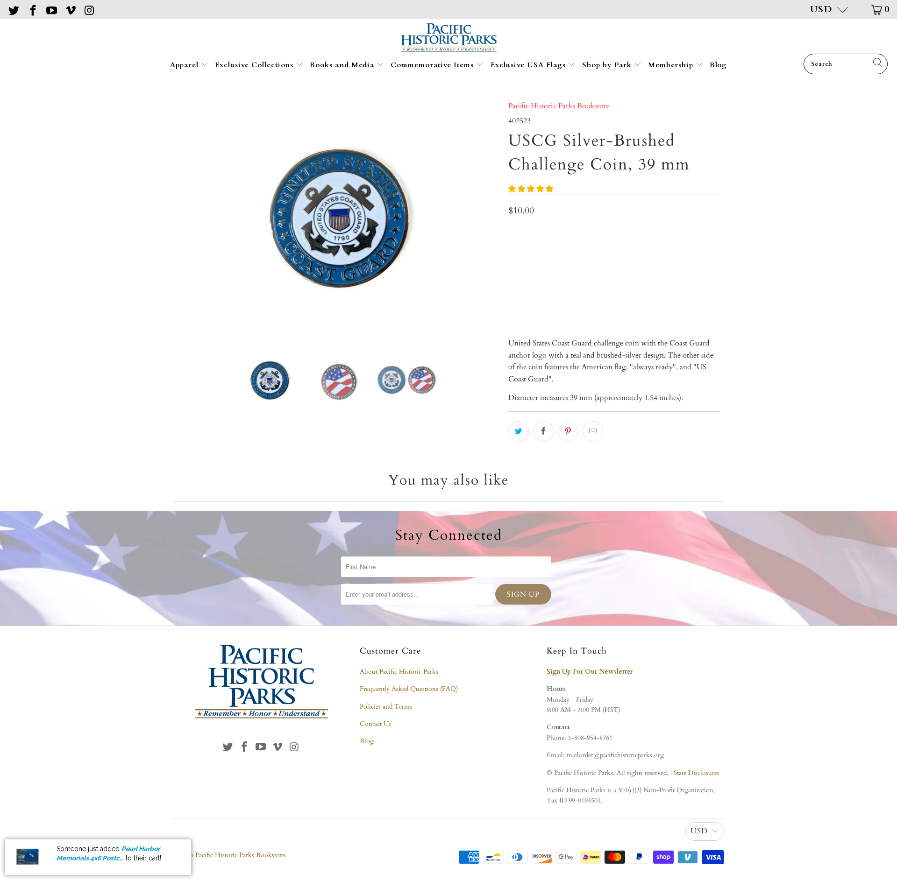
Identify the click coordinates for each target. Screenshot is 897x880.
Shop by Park (608, 65)
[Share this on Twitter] (518, 431)
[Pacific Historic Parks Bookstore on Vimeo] (70, 9)
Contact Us (375, 723)
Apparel (185, 65)
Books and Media (343, 65)
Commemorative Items (433, 65)
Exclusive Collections (255, 65)
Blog (718, 65)
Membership (672, 65)
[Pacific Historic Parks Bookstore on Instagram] (89, 9)
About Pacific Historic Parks (399, 671)
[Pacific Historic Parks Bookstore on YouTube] (51, 9)
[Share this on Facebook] (543, 431)
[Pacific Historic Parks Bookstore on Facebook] (32, 9)
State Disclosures (696, 772)
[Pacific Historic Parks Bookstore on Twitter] (13, 9)
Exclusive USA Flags (529, 65)
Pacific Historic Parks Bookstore (559, 106)
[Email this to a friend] (593, 431)
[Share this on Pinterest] (568, 431)
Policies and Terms (386, 706)
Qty (514, 232)
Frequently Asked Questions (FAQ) (409, 688)
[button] (530, 189)
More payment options (665, 301)
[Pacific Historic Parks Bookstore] (449, 38)
